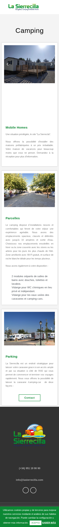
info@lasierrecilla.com (29, 479)
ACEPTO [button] (35, 523)
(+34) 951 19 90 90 (29, 468)
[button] (7, 64)
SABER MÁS (49, 522)
